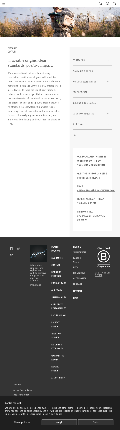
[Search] (100, 3)
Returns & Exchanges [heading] (57, 346)
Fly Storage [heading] (79, 272)
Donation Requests (83, 113)
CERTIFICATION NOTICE (102, 274)
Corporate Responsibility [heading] (58, 306)
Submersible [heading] (79, 252)
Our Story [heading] (56, 290)
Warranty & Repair (83, 70)
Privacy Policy (55, 413)
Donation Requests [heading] (56, 274)
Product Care (80, 92)
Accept (59, 422)
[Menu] (3, 3)
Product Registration (85, 81)
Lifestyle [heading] (77, 291)
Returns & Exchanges (84, 102)
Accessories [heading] (79, 278)
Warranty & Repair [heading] (57, 357)
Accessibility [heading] (58, 377)
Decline (96, 422)
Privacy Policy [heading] (55, 324)
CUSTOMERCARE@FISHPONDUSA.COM (96, 190)
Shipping (78, 124)
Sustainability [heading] (58, 297)
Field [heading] (76, 298)
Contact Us (79, 60)
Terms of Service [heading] (56, 335)
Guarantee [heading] (57, 258)
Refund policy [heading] (55, 368)
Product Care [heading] (58, 283)
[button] (114, 3)
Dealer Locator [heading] (55, 248)
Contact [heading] (55, 265)
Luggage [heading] (77, 284)
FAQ (74, 134)
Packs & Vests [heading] (77, 260)
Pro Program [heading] (58, 315)
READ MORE (35, 285)
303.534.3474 (93, 177)
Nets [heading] (75, 267)
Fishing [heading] (77, 246)
